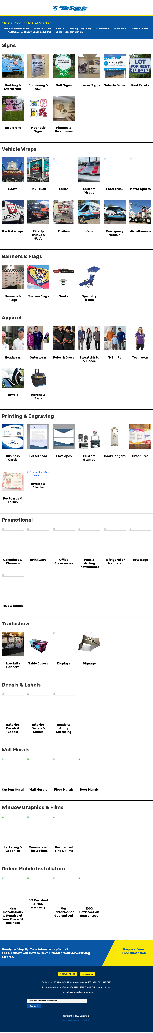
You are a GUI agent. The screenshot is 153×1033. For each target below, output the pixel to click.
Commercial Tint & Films (38, 849)
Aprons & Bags (38, 396)
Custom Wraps (89, 190)
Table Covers (38, 663)
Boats (12, 189)
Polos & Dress (63, 357)
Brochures (140, 456)
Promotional (102, 28)
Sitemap (64, 992)
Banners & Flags (43, 28)
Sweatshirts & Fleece (89, 359)
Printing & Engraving (80, 28)
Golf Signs (64, 85)
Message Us (87, 974)
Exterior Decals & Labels (12, 728)
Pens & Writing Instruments (89, 563)
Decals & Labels (139, 28)
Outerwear (38, 357)
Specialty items (89, 298)
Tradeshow (120, 28)
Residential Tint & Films (63, 849)
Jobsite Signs (114, 85)
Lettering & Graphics (13, 849)
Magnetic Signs (38, 129)
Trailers (64, 231)
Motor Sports (140, 189)
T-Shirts (114, 357)
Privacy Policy (86, 992)
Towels (12, 395)
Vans (89, 231)
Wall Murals (14, 32)
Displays (63, 663)
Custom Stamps (89, 457)
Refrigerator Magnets (115, 561)
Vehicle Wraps (21, 28)
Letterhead (38, 456)
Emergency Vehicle (115, 233)
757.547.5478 (68, 974)
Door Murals (89, 789)
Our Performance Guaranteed (63, 912)
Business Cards (13, 457)
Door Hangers (115, 456)
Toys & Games (12, 606)
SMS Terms (74, 992)
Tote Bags (140, 560)
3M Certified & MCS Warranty (38, 904)
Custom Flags (38, 296)
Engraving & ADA (38, 87)
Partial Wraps (13, 231)
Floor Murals (64, 789)
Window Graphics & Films (37, 32)
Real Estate (140, 85)
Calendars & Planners (12, 561)
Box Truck (38, 189)
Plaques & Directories (64, 129)
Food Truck (114, 189)
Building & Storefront (13, 87)
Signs (7, 28)
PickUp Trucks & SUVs (38, 235)
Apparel (60, 28)
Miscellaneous (140, 231)
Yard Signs (12, 128)
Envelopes (64, 456)
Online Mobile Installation (69, 32)
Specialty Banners (12, 665)
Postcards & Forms (12, 500)
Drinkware (38, 560)
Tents (63, 296)
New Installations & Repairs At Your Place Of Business (12, 916)
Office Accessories (63, 561)
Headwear (13, 357)
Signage (89, 663)
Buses (63, 189)
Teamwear (140, 357)
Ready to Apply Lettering (63, 728)
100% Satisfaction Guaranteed (89, 912)
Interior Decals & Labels (38, 728)
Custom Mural (13, 789)
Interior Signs (89, 85)
